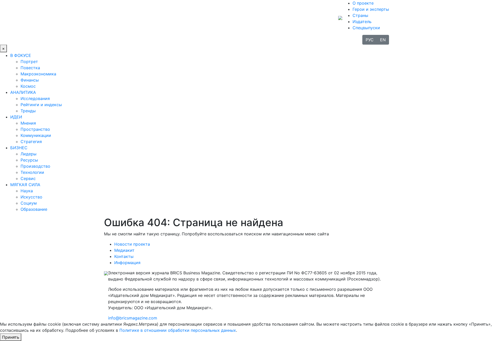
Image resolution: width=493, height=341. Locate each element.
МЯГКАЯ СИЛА (25, 184)
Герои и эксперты (371, 9)
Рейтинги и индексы (41, 104)
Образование (34, 209)
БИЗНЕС (18, 147)
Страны (360, 15)
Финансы (30, 80)
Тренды (28, 110)
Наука (27, 190)
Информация (127, 262)
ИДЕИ (16, 116)
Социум (29, 203)
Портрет (29, 61)
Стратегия (31, 141)
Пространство (35, 129)
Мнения (28, 123)
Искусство (31, 196)
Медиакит (124, 250)
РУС (370, 39)
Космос (28, 86)
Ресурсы (29, 160)
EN (383, 39)
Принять (10, 337)
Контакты (124, 256)
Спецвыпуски (366, 27)
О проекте (363, 3)
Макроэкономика (38, 73)
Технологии (32, 172)
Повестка (30, 67)
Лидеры (28, 153)
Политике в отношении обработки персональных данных (177, 330)
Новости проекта (132, 244)
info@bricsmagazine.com (132, 317)
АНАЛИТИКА (23, 92)
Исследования (35, 98)
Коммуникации (36, 135)
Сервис (28, 178)
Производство (35, 166)
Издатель (362, 21)
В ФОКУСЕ (20, 55)
